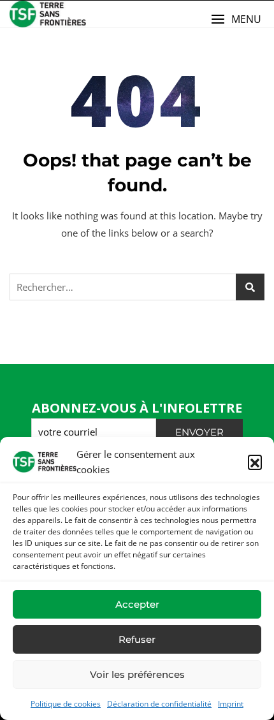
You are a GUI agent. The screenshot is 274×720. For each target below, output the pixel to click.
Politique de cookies (66, 703)
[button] (255, 461)
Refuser (137, 639)
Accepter (137, 604)
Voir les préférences (137, 674)
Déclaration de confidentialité (159, 703)
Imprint (230, 703)
